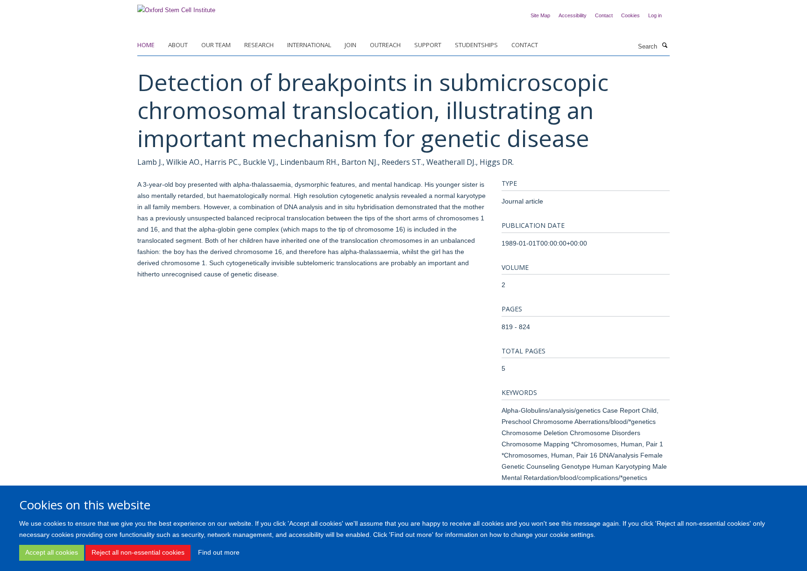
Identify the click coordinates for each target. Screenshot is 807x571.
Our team (216, 45)
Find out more (219, 552)
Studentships (476, 45)
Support (427, 45)
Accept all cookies (51, 552)
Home (146, 45)
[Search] (664, 46)
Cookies (630, 15)
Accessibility (573, 15)
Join (350, 45)
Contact (604, 15)
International (309, 45)
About (178, 45)
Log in (655, 15)
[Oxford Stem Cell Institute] (176, 7)
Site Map (540, 15)
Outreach (385, 45)
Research (259, 45)
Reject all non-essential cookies (138, 552)
